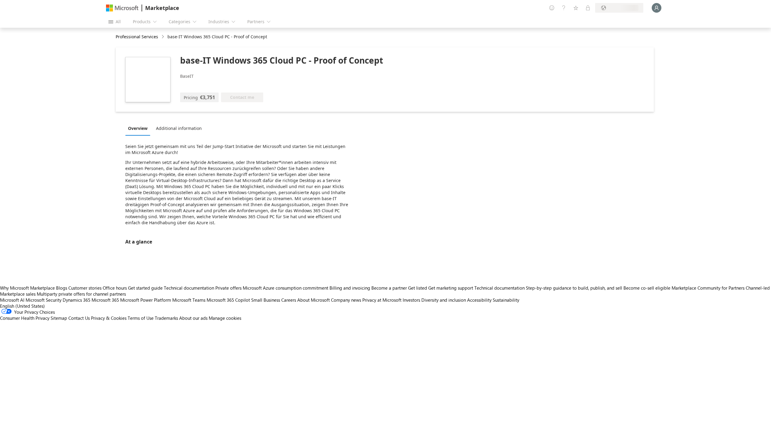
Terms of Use (141, 318)
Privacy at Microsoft (381, 300)
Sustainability (506, 300)
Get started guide (145, 288)
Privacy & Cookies (108, 318)
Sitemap (59, 318)
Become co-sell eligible (646, 288)
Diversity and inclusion (443, 300)
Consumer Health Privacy (24, 318)
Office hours (115, 288)
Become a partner (389, 288)
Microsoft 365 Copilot (228, 300)
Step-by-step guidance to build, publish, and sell (574, 288)
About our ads (193, 318)
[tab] (139, 128)
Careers (288, 300)
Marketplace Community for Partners (708, 288)
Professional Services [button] (137, 36)
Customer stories (84, 288)
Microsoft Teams (188, 300)
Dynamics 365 (76, 300)
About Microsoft (313, 300)
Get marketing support (450, 288)
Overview (138, 128)
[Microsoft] (122, 8)
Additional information (179, 128)
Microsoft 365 (105, 300)
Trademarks (166, 318)
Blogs (61, 288)
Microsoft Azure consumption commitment (286, 288)
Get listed (417, 288)
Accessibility (479, 300)
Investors (411, 300)
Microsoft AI (12, 300)
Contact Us (79, 318)
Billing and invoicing (349, 288)
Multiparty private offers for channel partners (81, 294)
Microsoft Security (43, 300)
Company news (346, 300)
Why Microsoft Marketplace (27, 288)
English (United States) (22, 306)
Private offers (228, 288)
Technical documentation (189, 288)
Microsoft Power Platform (145, 300)
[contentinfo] (163, 37)
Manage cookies (225, 318)
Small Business (265, 300)
